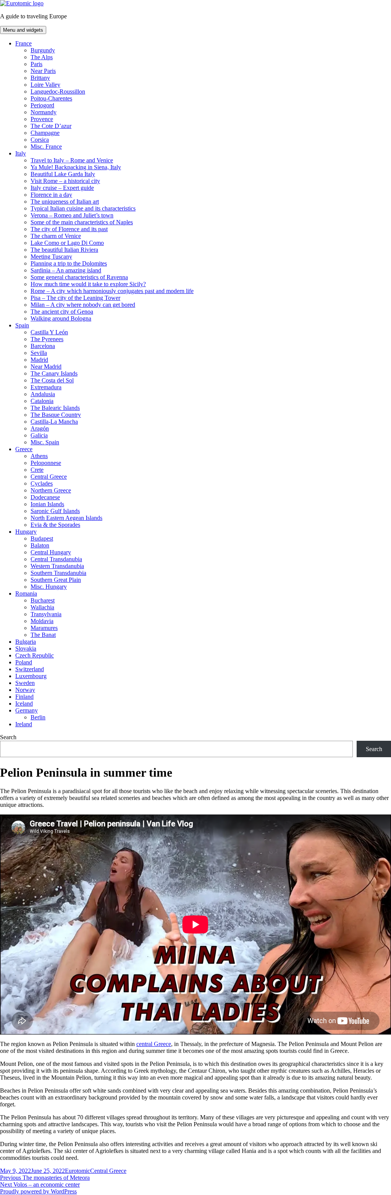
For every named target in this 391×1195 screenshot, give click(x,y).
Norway (25, 690)
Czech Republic (34, 655)
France (23, 43)
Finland (24, 696)
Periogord (42, 105)
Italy (20, 153)
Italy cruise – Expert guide (62, 188)
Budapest (42, 538)
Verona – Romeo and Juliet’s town (72, 215)
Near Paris (43, 71)
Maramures (44, 628)
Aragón (40, 428)
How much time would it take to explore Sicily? (88, 284)
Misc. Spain (45, 442)
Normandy (44, 112)
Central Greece (49, 476)
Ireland (23, 724)
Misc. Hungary (49, 586)
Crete (37, 469)
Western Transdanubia (57, 566)
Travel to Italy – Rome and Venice (72, 160)
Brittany (40, 77)
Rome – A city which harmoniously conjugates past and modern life (112, 291)
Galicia (39, 435)
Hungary (26, 531)
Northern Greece (51, 490)
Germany (26, 710)
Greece (23, 449)
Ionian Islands (47, 504)
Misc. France (46, 146)
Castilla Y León (49, 332)
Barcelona (43, 346)
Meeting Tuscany (51, 256)
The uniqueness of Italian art (65, 201)
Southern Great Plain (56, 579)
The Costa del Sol (52, 380)
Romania (26, 593)
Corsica (40, 139)
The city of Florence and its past (69, 229)
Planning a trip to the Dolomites (69, 263)
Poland (23, 662)
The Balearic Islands (55, 408)
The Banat (43, 635)
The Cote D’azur (51, 126)
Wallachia (42, 607)
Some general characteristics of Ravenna (79, 277)
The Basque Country (56, 414)
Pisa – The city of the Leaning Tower (75, 298)
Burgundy (43, 50)
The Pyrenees (47, 339)
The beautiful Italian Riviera (64, 249)
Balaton (40, 545)
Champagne (45, 133)
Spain (22, 325)
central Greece (153, 1044)
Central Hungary (51, 552)
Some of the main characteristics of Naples (82, 222)
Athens (39, 456)
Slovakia (25, 648)
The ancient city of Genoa (62, 311)
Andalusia (43, 394)
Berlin (38, 717)
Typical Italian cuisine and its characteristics (83, 208)
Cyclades (42, 483)
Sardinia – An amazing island (66, 270)
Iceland (24, 703)
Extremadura (46, 387)
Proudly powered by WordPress (38, 1191)
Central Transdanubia (56, 559)
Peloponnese (46, 463)
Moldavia (42, 621)
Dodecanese (45, 497)
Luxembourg (31, 676)
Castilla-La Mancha (54, 421)
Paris (36, 64)
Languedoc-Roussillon (58, 91)
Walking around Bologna (61, 318)
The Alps (42, 57)
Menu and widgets (23, 30)
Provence (42, 119)
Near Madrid (46, 366)
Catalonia (42, 401)
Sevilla (39, 353)
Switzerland (29, 669)
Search (8, 737)
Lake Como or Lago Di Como (67, 243)
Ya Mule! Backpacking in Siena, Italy (76, 167)
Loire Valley (45, 84)
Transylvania (46, 614)
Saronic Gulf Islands (55, 511)
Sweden (25, 683)
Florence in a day (51, 194)
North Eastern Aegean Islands (66, 518)
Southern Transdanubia (58, 573)
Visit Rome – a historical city (65, 181)
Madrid (39, 359)
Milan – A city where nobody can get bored (83, 304)
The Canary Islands (54, 373)
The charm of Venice (56, 236)
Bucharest (43, 600)
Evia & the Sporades (55, 524)
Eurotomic (77, 1170)
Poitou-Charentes (51, 98)
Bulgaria (25, 641)
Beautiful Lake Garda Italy (63, 174)
